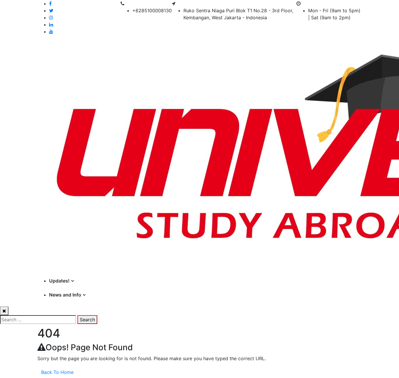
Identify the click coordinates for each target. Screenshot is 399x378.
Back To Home (57, 372)
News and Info (65, 295)
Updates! (59, 281)
